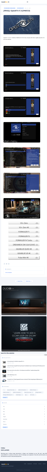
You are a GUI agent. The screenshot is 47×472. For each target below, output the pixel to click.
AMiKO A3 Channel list (22, 389)
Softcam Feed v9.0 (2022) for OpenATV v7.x (15, 361)
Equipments (30, 463)
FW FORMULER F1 (20, 8)
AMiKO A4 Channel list (17, 392)
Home (25, 463)
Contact (39, 463)
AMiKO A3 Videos (6, 392)
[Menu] (27, 2)
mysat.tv (5, 2)
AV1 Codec (32, 394)
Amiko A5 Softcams (28, 392)
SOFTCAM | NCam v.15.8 (11, 374)
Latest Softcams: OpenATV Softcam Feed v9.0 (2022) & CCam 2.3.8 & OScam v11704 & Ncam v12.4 (26, 365)
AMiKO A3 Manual (33, 389)
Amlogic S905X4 (38, 392)
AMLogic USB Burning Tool (8, 394)
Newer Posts (20, 281)
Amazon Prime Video (11, 389)
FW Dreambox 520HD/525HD (9, 8)
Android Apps (19, 394)
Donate (44, 463)
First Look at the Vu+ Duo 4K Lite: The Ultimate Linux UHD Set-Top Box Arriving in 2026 (23, 370)
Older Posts (28, 281)
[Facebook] (4, 264)
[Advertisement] (24, 438)
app (26, 394)
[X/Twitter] (7, 264)
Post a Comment (8, 272)
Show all (4, 397)
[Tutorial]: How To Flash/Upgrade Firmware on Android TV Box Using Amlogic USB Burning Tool (24, 379)
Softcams (35, 463)
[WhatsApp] (9, 264)
